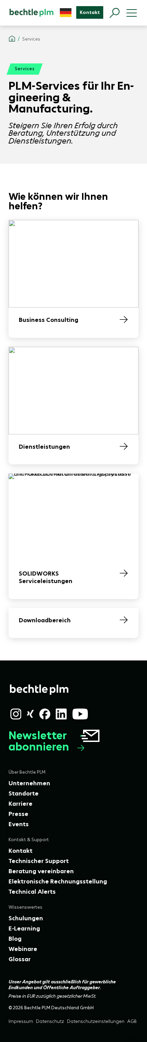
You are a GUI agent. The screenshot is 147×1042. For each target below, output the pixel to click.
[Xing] (30, 714)
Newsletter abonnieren (39, 741)
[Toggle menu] (131, 13)
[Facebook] (45, 714)
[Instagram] (16, 714)
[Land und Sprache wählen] (66, 12)
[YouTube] (80, 714)
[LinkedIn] (61, 714)
